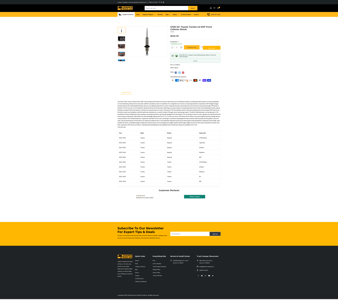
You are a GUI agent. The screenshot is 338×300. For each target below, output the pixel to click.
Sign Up (215, 234)
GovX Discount (139, 278)
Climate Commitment (141, 281)
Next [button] (122, 63)
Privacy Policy (156, 272)
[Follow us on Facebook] (175, 72)
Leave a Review (157, 263)
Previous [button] (122, 24)
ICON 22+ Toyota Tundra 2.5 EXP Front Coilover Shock (191, 28)
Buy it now (212, 48)
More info (195, 60)
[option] (122, 30)
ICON (172, 32)
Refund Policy (156, 269)
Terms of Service (157, 275)
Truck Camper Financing (159, 266)
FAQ (154, 260)
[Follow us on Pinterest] (183, 72)
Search (193, 8)
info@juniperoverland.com (206, 266)
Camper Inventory (140, 266)
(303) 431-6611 (203, 270)
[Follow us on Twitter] (179, 72)
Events (137, 272)
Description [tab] (126, 92)
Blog (136, 269)
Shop (136, 263)
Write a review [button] (194, 196)
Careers (137, 275)
